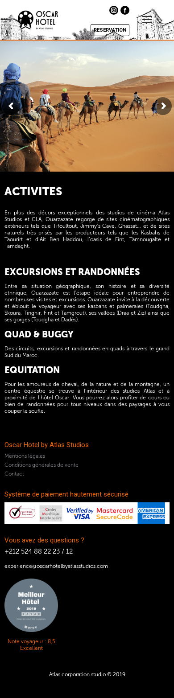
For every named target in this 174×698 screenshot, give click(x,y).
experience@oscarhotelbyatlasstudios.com (56, 566)
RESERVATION (110, 30)
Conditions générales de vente (41, 465)
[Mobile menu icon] (147, 20)
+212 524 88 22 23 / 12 (38, 551)
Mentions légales (24, 456)
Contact (14, 474)
